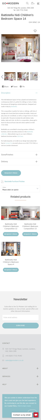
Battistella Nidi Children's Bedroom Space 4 (11, 262)
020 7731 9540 (22, 10)
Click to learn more (24, 406)
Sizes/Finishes (7, 155)
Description (5, 93)
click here (20, 136)
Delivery (4, 162)
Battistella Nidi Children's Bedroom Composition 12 (11, 226)
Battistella (14, 106)
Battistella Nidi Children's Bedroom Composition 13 (30, 226)
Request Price (11, 173)
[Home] (10, 5)
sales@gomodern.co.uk (14, 360)
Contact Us (8, 143)
